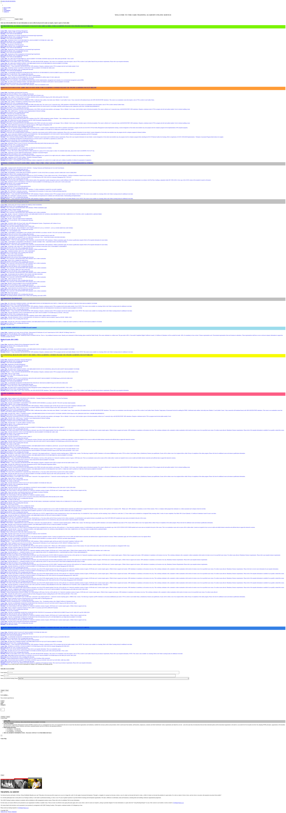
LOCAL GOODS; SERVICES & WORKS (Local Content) (19, 327)
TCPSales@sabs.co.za (178, 802)
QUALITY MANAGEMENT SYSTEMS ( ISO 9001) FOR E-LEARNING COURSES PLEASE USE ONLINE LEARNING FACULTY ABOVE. (45, 627)
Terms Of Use (4, 811)
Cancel (7, 716)
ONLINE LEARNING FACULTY (11, 393)
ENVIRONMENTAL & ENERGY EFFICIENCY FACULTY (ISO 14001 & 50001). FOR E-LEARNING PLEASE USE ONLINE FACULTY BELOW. (47, 26)
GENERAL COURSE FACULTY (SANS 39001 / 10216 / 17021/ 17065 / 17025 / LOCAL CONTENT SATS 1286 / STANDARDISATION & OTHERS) (47, 163)
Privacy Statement (12, 811)
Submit (2, 690)
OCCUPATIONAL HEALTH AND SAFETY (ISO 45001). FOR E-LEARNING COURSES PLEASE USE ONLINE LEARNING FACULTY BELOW (47, 355)
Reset (21, 19)
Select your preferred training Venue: (9, 678)
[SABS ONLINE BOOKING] (8, 1)
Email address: (4, 672)
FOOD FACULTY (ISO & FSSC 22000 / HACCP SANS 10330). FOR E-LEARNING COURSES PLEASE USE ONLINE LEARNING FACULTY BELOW (48, 87)
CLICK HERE (4, 664)
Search (16, 19)
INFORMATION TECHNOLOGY (11, 298)
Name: (2, 675)
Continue (3, 716)
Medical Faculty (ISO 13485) (9, 339)
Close (7, 690)
